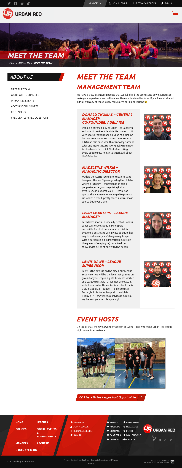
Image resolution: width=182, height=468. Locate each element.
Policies (21, 429)
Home (11, 63)
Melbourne (132, 422)
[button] (95, 3)
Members (22, 443)
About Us (24, 63)
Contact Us (18, 112)
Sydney (113, 422)
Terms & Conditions (100, 460)
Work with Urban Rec (25, 95)
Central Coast (117, 439)
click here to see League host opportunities (108, 397)
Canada (130, 439)
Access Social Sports (24, 106)
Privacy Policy (70, 460)
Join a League (81, 426)
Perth (129, 431)
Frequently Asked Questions (29, 117)
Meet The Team (20, 89)
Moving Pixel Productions (156, 462)
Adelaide (114, 426)
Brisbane (114, 431)
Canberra (115, 435)
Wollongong (133, 435)
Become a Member (146, 3)
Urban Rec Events (22, 100)
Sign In (168, 3)
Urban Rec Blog (26, 450)
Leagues (42, 422)
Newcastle (132, 426)
